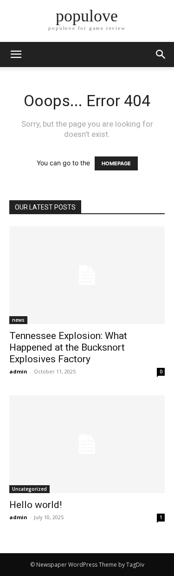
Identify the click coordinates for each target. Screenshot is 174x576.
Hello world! (35, 504)
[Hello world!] (87, 444)
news (18, 320)
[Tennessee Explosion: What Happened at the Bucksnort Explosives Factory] (87, 275)
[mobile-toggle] (16, 54)
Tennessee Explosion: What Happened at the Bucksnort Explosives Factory (68, 347)
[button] (161, 54)
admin (18, 371)
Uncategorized (29, 489)
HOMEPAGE (116, 163)
